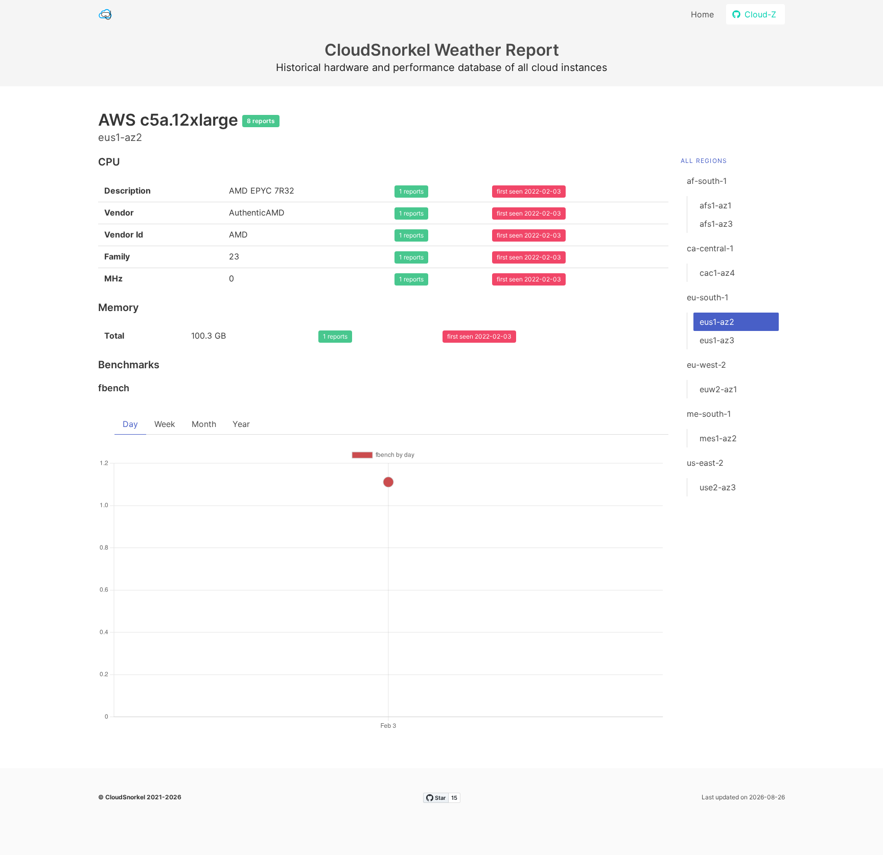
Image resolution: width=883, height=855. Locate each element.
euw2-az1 (718, 389)
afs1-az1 (715, 205)
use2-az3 (718, 487)
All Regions (704, 160)
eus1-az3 (717, 340)
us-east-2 (705, 463)
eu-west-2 (706, 365)
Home (702, 14)
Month (204, 424)
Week (164, 424)
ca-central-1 (710, 248)
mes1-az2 (718, 438)
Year (241, 424)
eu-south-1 (707, 297)
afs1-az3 (716, 224)
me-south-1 (709, 414)
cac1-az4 (717, 273)
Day (130, 424)
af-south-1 (707, 181)
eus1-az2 (717, 322)
